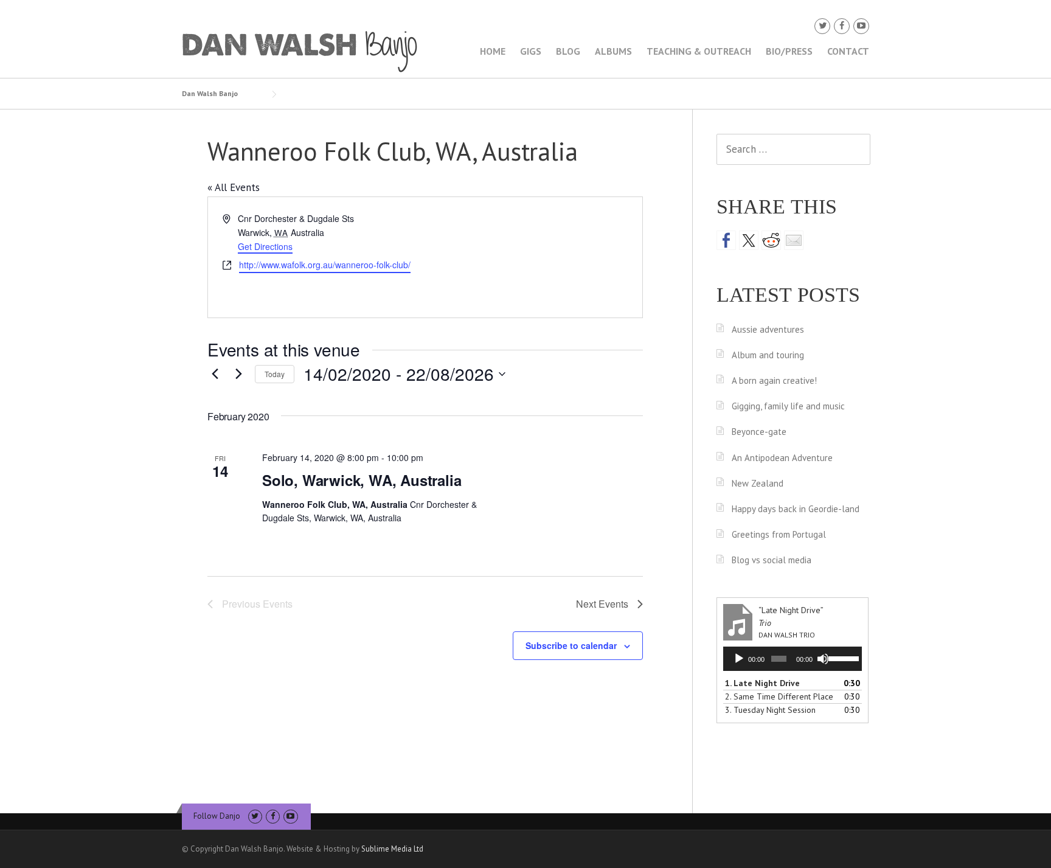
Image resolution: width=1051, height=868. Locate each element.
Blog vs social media (771, 560)
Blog (568, 51)
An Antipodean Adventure (782, 458)
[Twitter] (822, 25)
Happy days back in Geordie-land (795, 509)
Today (275, 374)
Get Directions (265, 246)
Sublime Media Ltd (392, 849)
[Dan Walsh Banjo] (300, 50)
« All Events (233, 187)
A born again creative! (774, 380)
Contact (848, 51)
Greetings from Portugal (779, 534)
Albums (613, 51)
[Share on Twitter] (748, 240)
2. (779, 696)
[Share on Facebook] (726, 240)
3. (770, 709)
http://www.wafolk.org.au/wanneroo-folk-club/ (325, 265)
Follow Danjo (216, 816)
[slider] (842, 657)
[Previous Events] (214, 374)
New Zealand (757, 483)
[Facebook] (842, 25)
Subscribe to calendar (571, 645)
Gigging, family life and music (788, 406)
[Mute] (823, 659)
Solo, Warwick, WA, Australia (361, 480)
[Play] (739, 659)
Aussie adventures (768, 329)
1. (762, 683)
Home (492, 51)
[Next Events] (238, 374)
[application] (792, 659)
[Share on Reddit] (771, 240)
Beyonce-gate (759, 431)
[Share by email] (793, 240)
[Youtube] (861, 25)
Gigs (530, 51)
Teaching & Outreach (699, 51)
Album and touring (768, 355)
